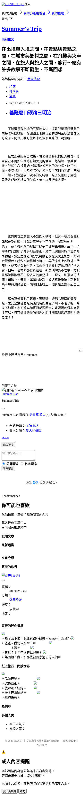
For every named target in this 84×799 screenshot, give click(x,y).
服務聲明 (42, 744)
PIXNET (18, 740)
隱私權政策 (69, 740)
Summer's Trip (22, 28)
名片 (12, 96)
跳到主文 (8, 39)
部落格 (14, 91)
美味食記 (32, 425)
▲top (5, 437)
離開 (22, 791)
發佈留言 (8, 468)
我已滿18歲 (9, 791)
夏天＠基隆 (33, 430)
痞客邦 (34, 414)
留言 (42, 414)
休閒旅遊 (33, 79)
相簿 (12, 87)
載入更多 (8, 444)
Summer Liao (10, 394)
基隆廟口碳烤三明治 (30, 112)
